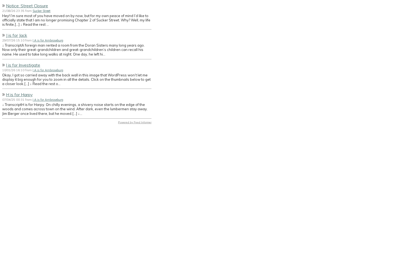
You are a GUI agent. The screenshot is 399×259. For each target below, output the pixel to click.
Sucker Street (41, 11)
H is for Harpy (19, 94)
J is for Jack (16, 35)
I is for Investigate (23, 65)
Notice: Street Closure (27, 5)
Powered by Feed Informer (134, 122)
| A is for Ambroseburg (48, 40)
